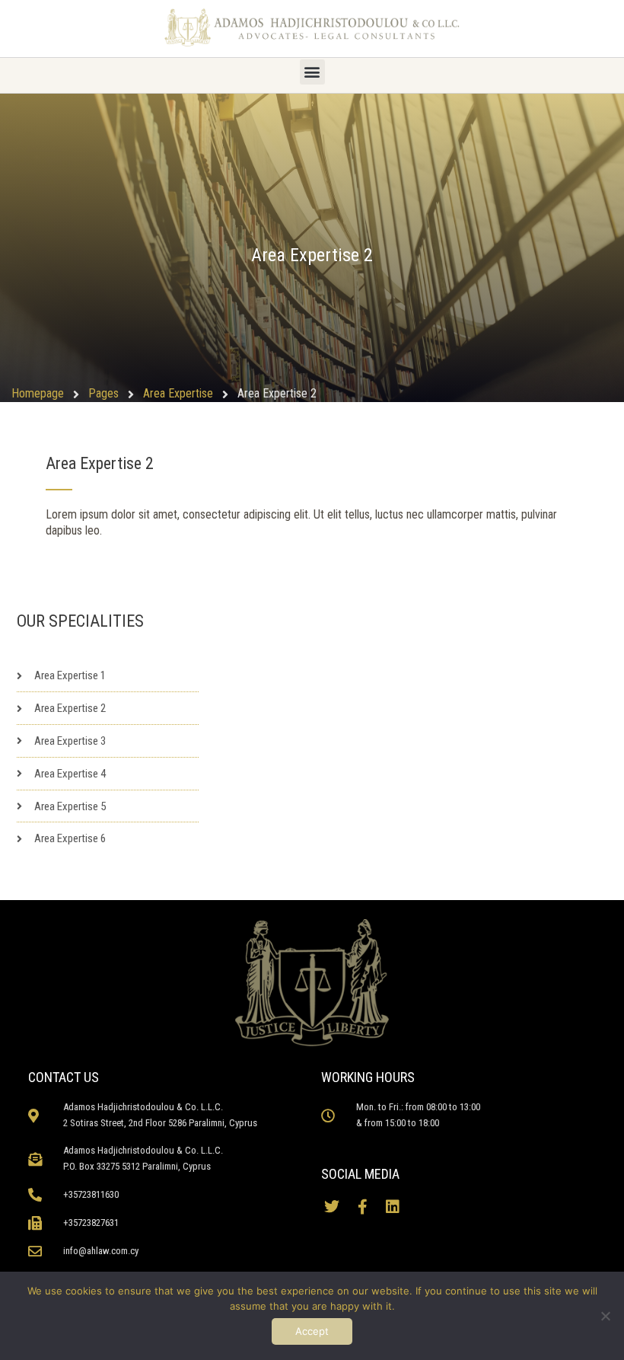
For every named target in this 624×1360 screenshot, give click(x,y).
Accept (312, 1331)
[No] (605, 1315)
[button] (312, 72)
